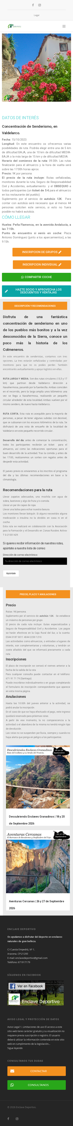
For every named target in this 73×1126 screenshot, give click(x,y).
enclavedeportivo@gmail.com (31, 957)
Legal (36, 15)
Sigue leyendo (15, 1048)
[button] (6, 72)
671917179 (24, 962)
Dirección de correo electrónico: (20, 554)
